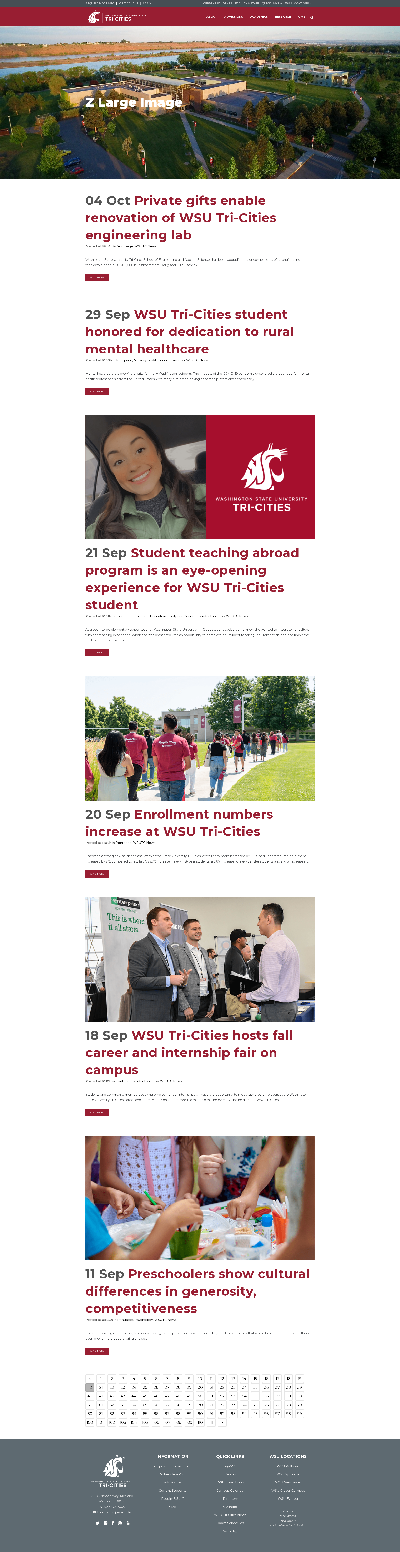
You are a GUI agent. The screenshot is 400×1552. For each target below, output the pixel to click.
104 (134, 1422)
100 (90, 1422)
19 (299, 1378)
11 (211, 1378)
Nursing (140, 360)
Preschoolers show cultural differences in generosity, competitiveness (197, 1291)
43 (123, 1396)
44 (133, 1396)
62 (112, 1405)
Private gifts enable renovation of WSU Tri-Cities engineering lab (180, 218)
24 (134, 1387)
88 (178, 1413)
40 (89, 1396)
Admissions (172, 1482)
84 (134, 1413)
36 (266, 1387)
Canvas (230, 1474)
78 (288, 1405)
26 (156, 1387)
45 (145, 1396)
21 (101, 1387)
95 (255, 1413)
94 (244, 1413)
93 (233, 1413)
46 (156, 1396)
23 (123, 1387)
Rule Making (288, 1515)
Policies (288, 1511)
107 (167, 1422)
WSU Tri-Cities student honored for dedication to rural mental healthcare (189, 332)
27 (167, 1387)
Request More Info (100, 3)
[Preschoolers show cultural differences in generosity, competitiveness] (200, 1198)
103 (123, 1422)
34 (244, 1387)
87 (167, 1413)
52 (222, 1396)
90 (200, 1413)
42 (112, 1396)
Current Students (217, 3)
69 (189, 1405)
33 (233, 1387)
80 (90, 1413)
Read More (97, 277)
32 (222, 1387)
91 (211, 1413)
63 (123, 1405)
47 (167, 1396)
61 (101, 1405)
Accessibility (288, 1520)
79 (299, 1405)
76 (266, 1405)
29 (189, 1387)
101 (100, 1422)
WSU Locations (297, 3)
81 (101, 1413)
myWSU (230, 1466)
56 (266, 1396)
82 (112, 1413)
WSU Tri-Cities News (230, 1515)
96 (266, 1413)
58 (288, 1396)
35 (255, 1387)
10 (200, 1378)
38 (288, 1387)
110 (200, 1422)
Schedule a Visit (172, 1474)
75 (255, 1405)
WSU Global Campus (288, 1490)
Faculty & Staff (247, 3)
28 (178, 1387)
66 (156, 1405)
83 (123, 1413)
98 (288, 1413)
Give (172, 1507)
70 (200, 1405)
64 (134, 1405)
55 (255, 1396)
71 (211, 1405)
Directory (230, 1499)
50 (200, 1396)
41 (101, 1396)
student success (172, 360)
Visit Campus (128, 3)
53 (233, 1396)
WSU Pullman (288, 1466)
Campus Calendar (230, 1490)
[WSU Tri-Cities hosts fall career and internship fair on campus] (200, 959)
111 (211, 1422)
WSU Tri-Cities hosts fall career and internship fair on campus (189, 1052)
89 (189, 1413)
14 (244, 1378)
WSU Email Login (230, 1482)
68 (178, 1405)
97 (277, 1413)
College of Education (132, 616)
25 (145, 1387)
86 (156, 1413)
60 (90, 1405)
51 (211, 1396)
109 (189, 1422)
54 (244, 1396)
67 (167, 1405)
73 (233, 1405)
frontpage (125, 246)
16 (266, 1378)
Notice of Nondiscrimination (288, 1525)
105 (145, 1422)
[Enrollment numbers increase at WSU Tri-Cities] (200, 738)
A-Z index (230, 1507)
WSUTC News (145, 246)
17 (277, 1378)
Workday (230, 1531)
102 (112, 1422)
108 (178, 1422)
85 (145, 1413)
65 (145, 1405)
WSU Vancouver (288, 1482)
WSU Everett (288, 1499)
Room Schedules (230, 1523)
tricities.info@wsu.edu (113, 1512)
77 (277, 1405)
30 (200, 1387)
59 (300, 1396)
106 (156, 1422)
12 (222, 1378)
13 (233, 1378)
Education (158, 616)
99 (299, 1413)
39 (299, 1387)
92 (222, 1413)
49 (189, 1396)
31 (211, 1387)
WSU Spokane (288, 1474)
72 (222, 1405)
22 (112, 1387)
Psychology (144, 1320)
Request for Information (172, 1466)
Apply (147, 3)
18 (288, 1378)
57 (277, 1396)
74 (244, 1405)
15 (255, 1378)
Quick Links (270, 3)
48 (178, 1396)
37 (277, 1387)
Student (191, 616)
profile (153, 360)
